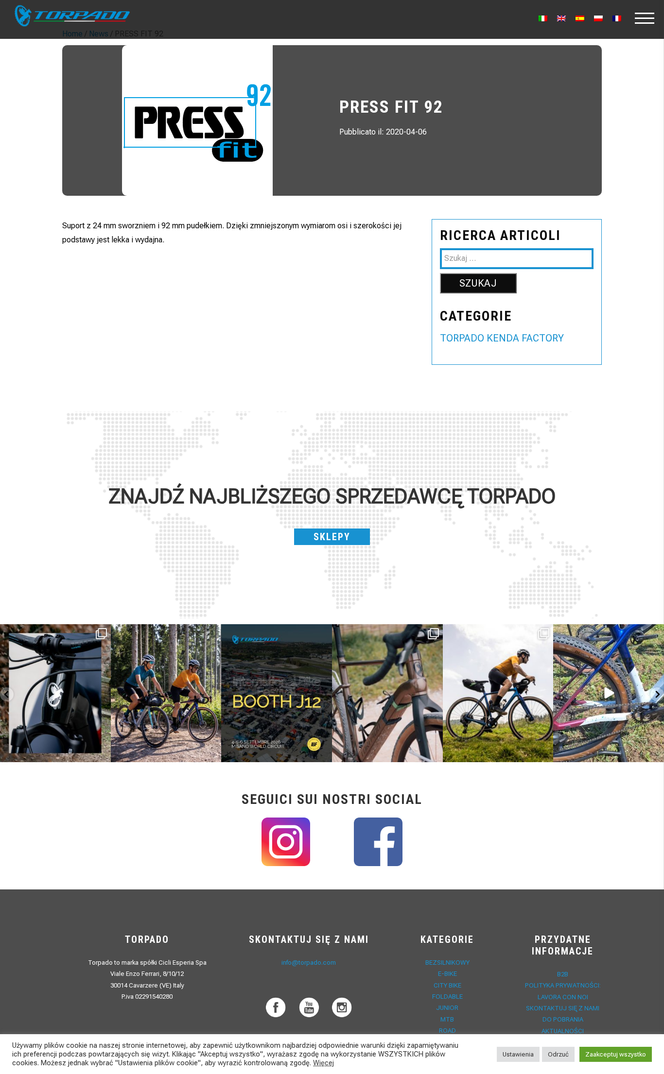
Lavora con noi (563, 997)
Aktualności (563, 1031)
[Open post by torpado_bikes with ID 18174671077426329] (498, 693)
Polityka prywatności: (563, 985)
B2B (562, 974)
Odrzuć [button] (558, 1054)
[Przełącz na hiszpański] (580, 18)
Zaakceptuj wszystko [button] (615, 1054)
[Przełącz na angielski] (561, 18)
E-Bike (447, 973)
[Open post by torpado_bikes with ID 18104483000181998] (387, 693)
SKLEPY (332, 537)
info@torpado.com (308, 962)
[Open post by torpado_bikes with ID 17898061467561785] (166, 693)
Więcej (323, 1062)
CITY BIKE (447, 985)
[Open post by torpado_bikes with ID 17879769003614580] (608, 693)
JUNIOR (447, 1007)
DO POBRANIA (562, 1019)
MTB (447, 1019)
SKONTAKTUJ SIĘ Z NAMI (562, 1008)
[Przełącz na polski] (598, 18)
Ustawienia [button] (518, 1054)
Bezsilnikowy (447, 962)
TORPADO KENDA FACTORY (502, 338)
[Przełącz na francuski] (617, 18)
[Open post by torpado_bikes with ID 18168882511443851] (55, 693)
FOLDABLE (447, 996)
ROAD (447, 1030)
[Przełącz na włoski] (543, 18)
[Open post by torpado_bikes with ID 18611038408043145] (276, 693)
